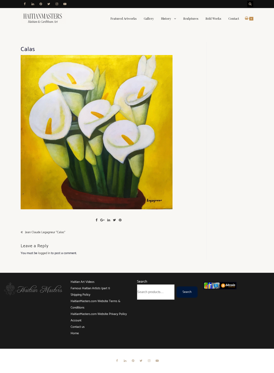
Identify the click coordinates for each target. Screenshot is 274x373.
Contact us (78, 327)
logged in (44, 253)
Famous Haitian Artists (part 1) (90, 288)
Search (142, 282)
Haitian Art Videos (82, 282)
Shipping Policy (80, 294)
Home (75, 333)
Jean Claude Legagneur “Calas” (45, 232)
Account (76, 320)
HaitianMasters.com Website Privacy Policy (99, 314)
